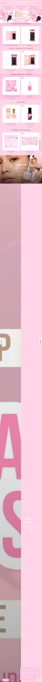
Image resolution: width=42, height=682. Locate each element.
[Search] (5, 3)
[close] (39, 668)
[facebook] (28, 678)
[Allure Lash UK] (21, 3)
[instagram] (29, 678)
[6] (38, 24)
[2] (33, 24)
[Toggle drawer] (3, 3)
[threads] (32, 678)
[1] (31, 24)
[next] (41, 16)
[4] (35, 24)
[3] (34, 24)
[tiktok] (30, 678)
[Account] (37, 3)
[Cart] (39, 3)
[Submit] (38, 676)
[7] (39, 24)
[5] (36, 24)
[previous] (1, 17)
